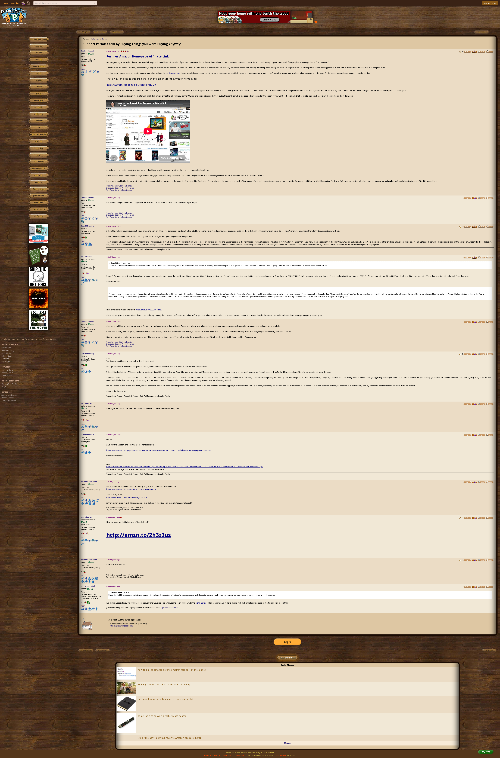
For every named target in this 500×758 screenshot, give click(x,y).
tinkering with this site (99, 39)
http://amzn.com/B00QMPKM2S (149, 310)
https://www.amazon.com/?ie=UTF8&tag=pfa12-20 (126, 497)
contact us (207, 755)
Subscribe (15, 3)
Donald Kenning (87, 226)
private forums (39, 209)
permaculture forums (39, 39)
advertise (217, 755)
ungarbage (38, 100)
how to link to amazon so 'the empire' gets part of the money (172, 669)
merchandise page (173, 73)
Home (5, 3)
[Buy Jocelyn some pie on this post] (474, 587)
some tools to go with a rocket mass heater (162, 716)
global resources (38, 168)
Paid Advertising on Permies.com (119, 190)
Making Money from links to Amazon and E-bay (164, 684)
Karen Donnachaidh (89, 481)
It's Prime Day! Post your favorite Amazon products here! (169, 737)
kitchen (39, 87)
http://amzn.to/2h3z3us (138, 535)
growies (38, 46)
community (38, 107)
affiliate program (228, 755)
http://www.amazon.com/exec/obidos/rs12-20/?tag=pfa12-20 (131, 489)
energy (38, 73)
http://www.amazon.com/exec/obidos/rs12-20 (131, 84)
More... (287, 743)
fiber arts (39, 121)
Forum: (86, 39)
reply (287, 642)
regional (38, 141)
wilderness (38, 114)
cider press (38, 175)
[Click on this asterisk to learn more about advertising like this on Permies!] (315, 22)
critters (38, 53)
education (38, 148)
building (38, 59)
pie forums (38, 202)
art (38, 128)
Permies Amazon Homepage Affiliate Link (137, 56)
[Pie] (23, 3)
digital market (39, 189)
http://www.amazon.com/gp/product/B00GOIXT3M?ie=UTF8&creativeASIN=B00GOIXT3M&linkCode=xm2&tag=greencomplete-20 (158, 450)
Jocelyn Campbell (88, 586)
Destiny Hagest (87, 51)
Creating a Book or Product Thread (120, 188)
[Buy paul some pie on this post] (474, 257)
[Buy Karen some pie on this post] (474, 482)
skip (38, 155)
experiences (39, 162)
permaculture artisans (38, 134)
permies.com (38, 196)
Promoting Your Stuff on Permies (119, 186)
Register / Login (490, 3)
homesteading (39, 66)
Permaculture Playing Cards (255, 242)
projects (38, 182)
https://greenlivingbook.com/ (121, 626)
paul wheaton (86, 257)
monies (39, 80)
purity (38, 93)
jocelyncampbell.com (170, 608)
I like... (83, 69)
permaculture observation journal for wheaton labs (166, 699)
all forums (38, 216)
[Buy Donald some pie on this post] (474, 226)
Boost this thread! (287, 657)
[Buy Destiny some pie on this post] (474, 51)
